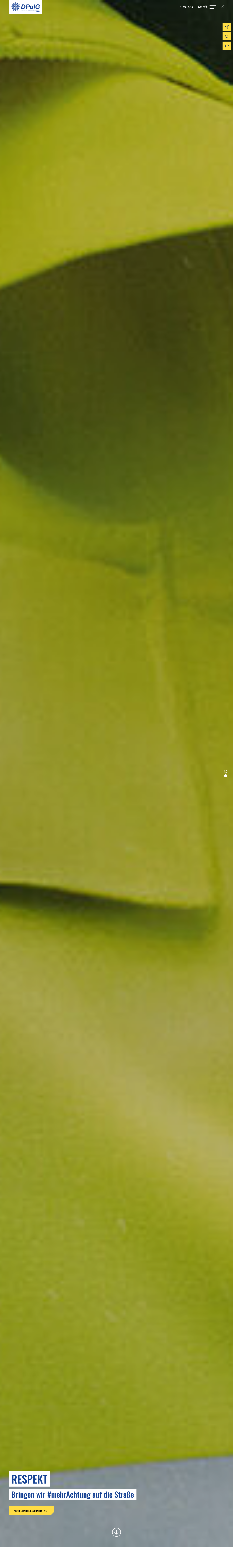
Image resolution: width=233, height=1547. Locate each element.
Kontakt (187, 7)
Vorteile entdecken (68, 1511)
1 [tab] (225, 771)
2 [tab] (225, 775)
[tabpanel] (116, 773)
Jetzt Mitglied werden (26, 1511)
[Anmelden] (221, 7)
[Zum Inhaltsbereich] (116, 1532)
